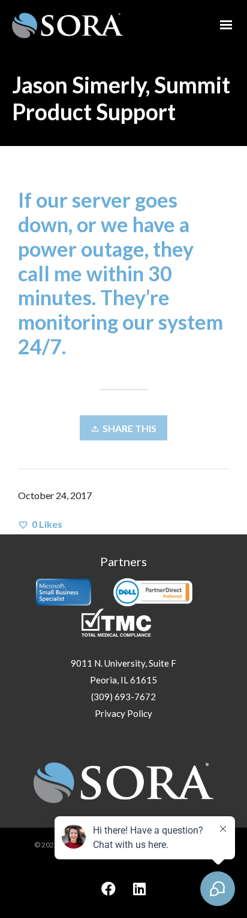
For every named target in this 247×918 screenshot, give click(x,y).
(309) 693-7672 (123, 696)
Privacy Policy (123, 713)
